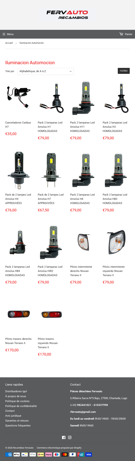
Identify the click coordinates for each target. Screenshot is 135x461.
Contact (10, 410)
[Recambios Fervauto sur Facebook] (64, 438)
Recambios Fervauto (23, 447)
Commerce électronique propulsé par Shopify (59, 447)
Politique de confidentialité (21, 406)
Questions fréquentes (18, 425)
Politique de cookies (17, 401)
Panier (128, 34)
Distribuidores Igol (16, 391)
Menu (10, 34)
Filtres (123, 71)
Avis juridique (13, 415)
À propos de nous (15, 396)
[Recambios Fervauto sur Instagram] (70, 438)
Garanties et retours (17, 420)
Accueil (9, 43)
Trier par (9, 71)
